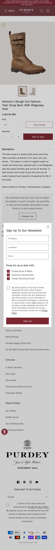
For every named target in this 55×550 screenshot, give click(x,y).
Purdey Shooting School (23, 278)
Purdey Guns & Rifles (22, 271)
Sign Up (27, 320)
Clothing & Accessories (23, 274)
